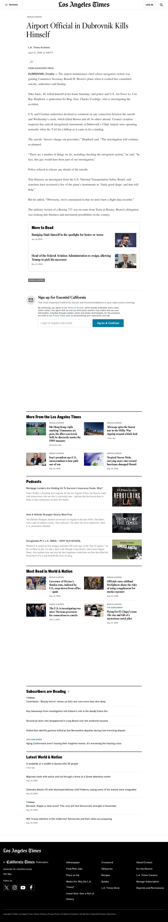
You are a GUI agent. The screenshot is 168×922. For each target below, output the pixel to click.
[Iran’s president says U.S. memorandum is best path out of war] (36, 459)
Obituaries (107, 869)
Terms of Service (76, 308)
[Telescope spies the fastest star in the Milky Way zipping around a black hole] (94, 428)
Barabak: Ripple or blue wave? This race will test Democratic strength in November (71, 806)
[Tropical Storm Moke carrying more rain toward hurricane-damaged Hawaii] (94, 459)
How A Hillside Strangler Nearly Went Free (49, 515)
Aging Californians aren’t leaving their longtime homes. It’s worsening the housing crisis (73, 743)
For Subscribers (115, 608)
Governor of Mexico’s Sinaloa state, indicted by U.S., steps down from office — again (65, 587)
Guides (105, 882)
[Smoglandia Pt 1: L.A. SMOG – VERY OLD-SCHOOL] (127, 549)
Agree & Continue (108, 323)
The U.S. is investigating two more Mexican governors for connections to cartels (65, 612)
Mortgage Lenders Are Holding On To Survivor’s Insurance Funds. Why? (64, 488)
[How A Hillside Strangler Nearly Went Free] (127, 523)
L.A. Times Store (110, 888)
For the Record (144, 869)
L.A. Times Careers (146, 875)
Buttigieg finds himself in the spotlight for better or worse (68, 235)
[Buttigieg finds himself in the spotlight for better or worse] (125, 240)
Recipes (105, 875)
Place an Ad (72, 875)
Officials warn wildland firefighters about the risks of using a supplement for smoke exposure (122, 587)
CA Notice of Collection (70, 914)
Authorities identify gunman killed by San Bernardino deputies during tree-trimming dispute (75, 730)
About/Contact (144, 862)
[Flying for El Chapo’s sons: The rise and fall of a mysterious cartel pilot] (94, 610)
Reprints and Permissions (150, 888)
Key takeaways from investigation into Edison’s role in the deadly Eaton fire (67, 711)
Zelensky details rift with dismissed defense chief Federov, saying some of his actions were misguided (81, 790)
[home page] (84, 4)
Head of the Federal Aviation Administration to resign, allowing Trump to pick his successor (71, 258)
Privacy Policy (59, 316)
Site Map (7, 874)
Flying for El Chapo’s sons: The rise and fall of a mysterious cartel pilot (122, 615)
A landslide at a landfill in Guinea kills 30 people (52, 764)
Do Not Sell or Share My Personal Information (98, 914)
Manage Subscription (147, 882)
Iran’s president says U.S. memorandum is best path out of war (63, 461)
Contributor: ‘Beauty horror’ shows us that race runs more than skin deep (65, 702)
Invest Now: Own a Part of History (80, 896)
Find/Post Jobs (74, 869)
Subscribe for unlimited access (17, 869)
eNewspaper (73, 862)
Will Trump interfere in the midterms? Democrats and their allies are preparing (69, 819)
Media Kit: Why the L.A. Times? (79, 884)
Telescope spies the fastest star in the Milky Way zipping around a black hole (122, 430)
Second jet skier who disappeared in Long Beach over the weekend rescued (67, 721)
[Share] (31, 61)
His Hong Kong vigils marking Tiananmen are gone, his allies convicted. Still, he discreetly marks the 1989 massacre (65, 434)
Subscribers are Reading (46, 691)
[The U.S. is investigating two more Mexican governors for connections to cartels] (36, 610)
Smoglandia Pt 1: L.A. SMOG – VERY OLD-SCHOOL (53, 541)
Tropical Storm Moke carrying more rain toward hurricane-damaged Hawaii (121, 461)
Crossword (107, 862)
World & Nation (34, 17)
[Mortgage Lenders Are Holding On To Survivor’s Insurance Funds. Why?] (127, 497)
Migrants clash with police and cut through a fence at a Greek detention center (68, 777)
